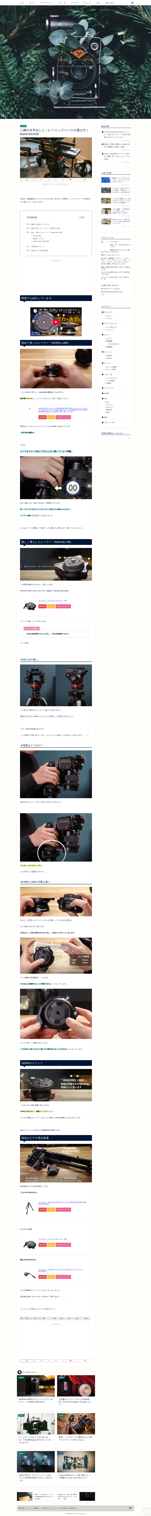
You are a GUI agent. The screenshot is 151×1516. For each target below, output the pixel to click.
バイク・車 (62, 3)
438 (48, 591)
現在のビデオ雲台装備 (39, 250)
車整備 (108, 383)
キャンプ (32, 3)
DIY (107, 402)
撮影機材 (23, 126)
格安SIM (109, 410)
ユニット (64, 1318)
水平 (88, 1318)
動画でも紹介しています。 (41, 224)
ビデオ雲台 (38, 1318)
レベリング (80, 1318)
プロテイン (110, 407)
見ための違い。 (38, 236)
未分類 (106, 393)
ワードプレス (109, 388)
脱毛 (105, 417)
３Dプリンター (109, 422)
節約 (108, 412)
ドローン (109, 338)
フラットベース (48, 1318)
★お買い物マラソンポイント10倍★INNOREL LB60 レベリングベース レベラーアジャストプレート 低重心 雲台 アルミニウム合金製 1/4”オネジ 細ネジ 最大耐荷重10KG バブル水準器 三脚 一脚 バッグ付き (63, 409)
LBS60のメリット (38, 246)
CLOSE (82, 217)
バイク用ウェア (111, 327)
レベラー (72, 1318)
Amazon (51, 417)
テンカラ (109, 318)
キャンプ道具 (111, 369)
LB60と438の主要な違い (41, 241)
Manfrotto (30, 1318)
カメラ (22, 3)
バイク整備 (110, 380)
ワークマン (110, 330)
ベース (57, 1318)
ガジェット (87, 3)
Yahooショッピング (63, 417)
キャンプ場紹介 (111, 367)
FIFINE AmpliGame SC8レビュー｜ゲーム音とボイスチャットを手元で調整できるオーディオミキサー (117, 134)
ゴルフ (108, 316)
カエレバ (48, 413)
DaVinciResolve (114, 344)
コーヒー (109, 405)
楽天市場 (42, 417)
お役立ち (109, 358)
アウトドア (75, 3)
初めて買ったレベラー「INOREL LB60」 (46, 228)
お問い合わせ (109, 3)
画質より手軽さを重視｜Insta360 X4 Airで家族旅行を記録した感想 (117, 145)
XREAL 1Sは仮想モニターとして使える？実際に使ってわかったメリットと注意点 (117, 156)
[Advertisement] (56, 276)
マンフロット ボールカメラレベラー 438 (52, 600)
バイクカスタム (111, 378)
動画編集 (109, 341)
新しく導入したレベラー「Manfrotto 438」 (47, 232)
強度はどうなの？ (39, 238)
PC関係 (109, 355)
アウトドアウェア (47, 3)
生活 (98, 3)
